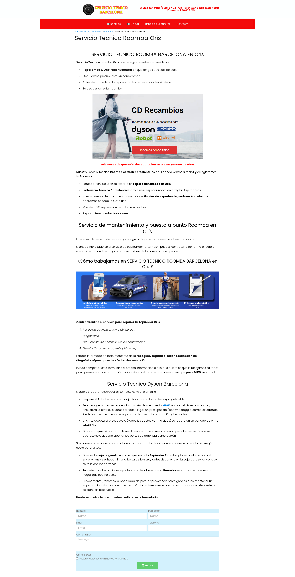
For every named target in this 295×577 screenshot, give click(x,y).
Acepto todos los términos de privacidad (103, 558)
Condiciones (83, 555)
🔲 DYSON (133, 24)
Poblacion (154, 511)
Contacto (182, 24)
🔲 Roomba (114, 24)
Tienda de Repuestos (157, 24)
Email (79, 522)
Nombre (81, 511)
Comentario (83, 534)
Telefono (153, 522)
